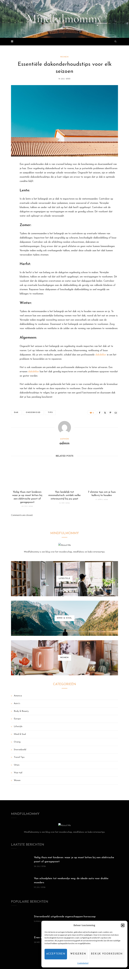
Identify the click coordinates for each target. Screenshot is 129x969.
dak (16, 412)
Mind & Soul (20, 734)
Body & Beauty (21, 711)
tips (50, 412)
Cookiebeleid (82, 963)
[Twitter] (9, 182)
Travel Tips (19, 757)
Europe (17, 719)
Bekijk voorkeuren (107, 954)
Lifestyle (18, 726)
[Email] (9, 198)
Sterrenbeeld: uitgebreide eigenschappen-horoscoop (65, 916)
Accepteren (55, 954)
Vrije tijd (18, 773)
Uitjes (17, 765)
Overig (17, 742)
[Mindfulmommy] (64, 19)
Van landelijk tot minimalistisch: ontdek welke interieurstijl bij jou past (64, 495)
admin (64, 443)
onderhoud (33, 412)
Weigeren (78, 954)
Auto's (17, 703)
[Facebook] (9, 174)
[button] (122, 925)
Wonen (64, 57)
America (18, 696)
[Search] (116, 41)
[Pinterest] (9, 190)
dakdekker (100, 355)
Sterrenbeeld (20, 750)
